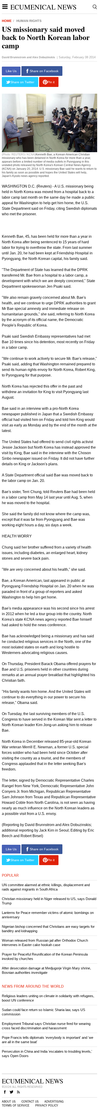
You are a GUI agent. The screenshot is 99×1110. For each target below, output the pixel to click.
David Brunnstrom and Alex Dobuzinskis (28, 57)
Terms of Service (15, 1105)
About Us (9, 1101)
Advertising (54, 1101)
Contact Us (30, 1101)
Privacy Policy (46, 1105)
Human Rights (28, 21)
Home (7, 21)
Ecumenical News (43, 6)
